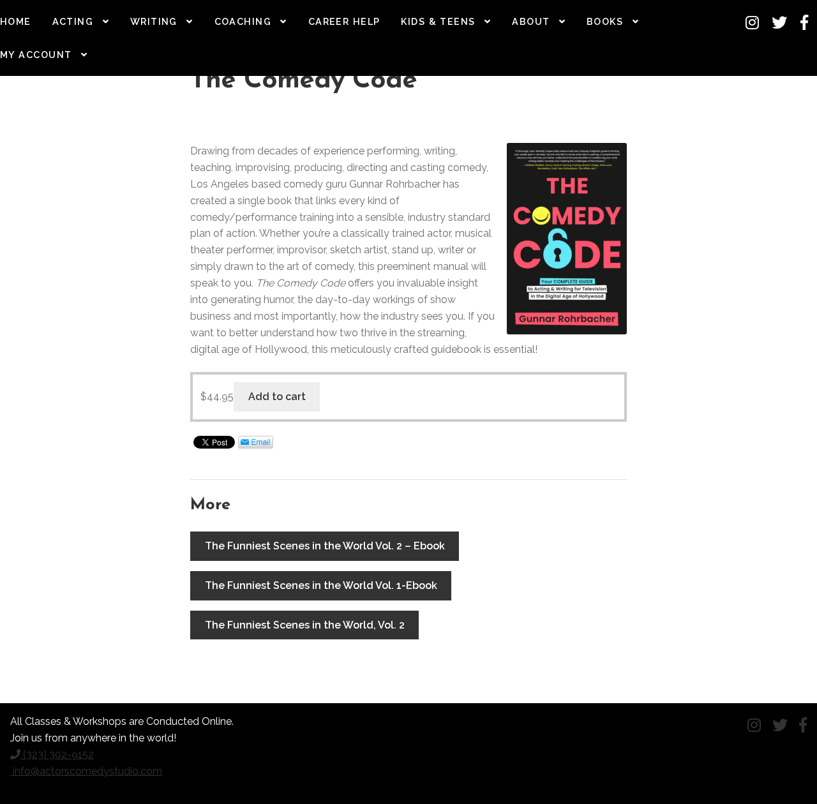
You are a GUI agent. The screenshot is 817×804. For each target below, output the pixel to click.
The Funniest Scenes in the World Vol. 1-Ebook (321, 585)
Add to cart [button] (277, 397)
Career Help (344, 21)
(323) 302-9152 (57, 754)
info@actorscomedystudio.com (86, 771)
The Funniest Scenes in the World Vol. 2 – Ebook (325, 546)
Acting (73, 21)
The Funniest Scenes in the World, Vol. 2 (305, 625)
